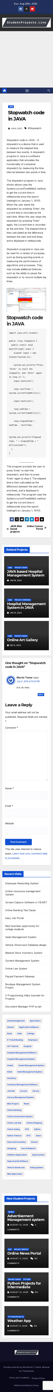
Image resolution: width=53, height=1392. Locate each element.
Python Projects (16, 1317)
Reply (41, 694)
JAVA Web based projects (16, 529)
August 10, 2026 (19, 1292)
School (34, 1142)
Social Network (28, 1148)
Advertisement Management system (25, 1218)
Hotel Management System (29, 1072)
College (30, 1033)
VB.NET (11, 1212)
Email (9, 805)
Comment (11, 727)
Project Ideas (21, 567)
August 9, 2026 (19, 1326)
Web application (14, 1174)
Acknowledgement (16, 1021)
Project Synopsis (22, 600)
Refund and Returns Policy (26, 1385)
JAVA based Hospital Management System (25, 573)
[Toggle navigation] (27, 90)
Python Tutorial (14, 1135)
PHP (9, 1249)
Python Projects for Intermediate (24, 1285)
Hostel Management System (31, 1065)
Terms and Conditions (19, 1377)
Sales (38, 1135)
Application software (29, 1027)
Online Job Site (14, 1123)
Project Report (21, 1249)
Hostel (10, 1065)
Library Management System (20, 1097)
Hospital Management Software (22, 1053)
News (26, 1104)
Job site (11, 1091)
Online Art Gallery (22, 640)
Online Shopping (34, 1123)
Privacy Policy (38, 1378)
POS (27, 1129)
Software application (17, 1155)
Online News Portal (24, 1253)
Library (35, 1091)
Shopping (11, 1148)
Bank (9, 1033)
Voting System (36, 1167)
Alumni (10, 1027)
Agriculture (35, 1021)
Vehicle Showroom (16, 1167)
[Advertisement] (26, 59)
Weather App (19, 1321)
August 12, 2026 (19, 1225)
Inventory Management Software (22, 1084)
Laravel (23, 1091)
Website (9, 823)
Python (37, 1129)
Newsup (46, 1367)
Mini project (13, 1104)
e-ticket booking (15, 1040)
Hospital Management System (21, 1059)
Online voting (13, 1129)
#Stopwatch (34, 128)
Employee (33, 1040)
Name (9, 788)
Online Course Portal (35, 527)
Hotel (9, 1072)
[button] (49, 90)
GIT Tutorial (12, 1046)
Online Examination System (20, 1116)
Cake (19, 1033)
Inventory (11, 1078)
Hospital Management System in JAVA (26, 606)
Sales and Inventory (16, 1142)
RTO (29, 1135)
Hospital (27, 1046)
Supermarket (38, 1155)
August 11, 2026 (19, 1258)
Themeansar (28, 1371)
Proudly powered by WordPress (18, 1367)
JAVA (11, 107)
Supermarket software (17, 1161)
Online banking (14, 1110)
